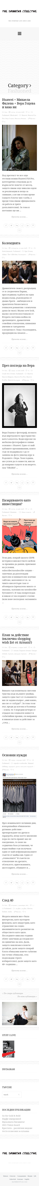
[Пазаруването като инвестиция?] (19, 536)
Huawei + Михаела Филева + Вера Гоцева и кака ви (18, 103)
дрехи (18, 766)
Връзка (32, 118)
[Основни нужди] (19, 795)
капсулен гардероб (26, 766)
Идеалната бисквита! (13, 1122)
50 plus (23, 908)
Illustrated (13, 115)
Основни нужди (14, 755)
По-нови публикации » (27, 996)
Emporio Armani (25, 651)
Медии (30, 1176)
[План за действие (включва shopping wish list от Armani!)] (19, 673)
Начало (5, 1176)
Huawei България (14, 380)
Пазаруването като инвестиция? (16, 502)
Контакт (20, 1179)
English (27, 1179)
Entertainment (7, 251)
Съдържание (21, 1176)
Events (12, 374)
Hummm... (14, 512)
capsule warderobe (20, 763)
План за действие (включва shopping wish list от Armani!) (17, 638)
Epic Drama (29, 251)
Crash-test (6, 374)
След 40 (7, 900)
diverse (29, 908)
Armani (16, 651)
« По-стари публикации (12, 993)
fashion (4, 912)
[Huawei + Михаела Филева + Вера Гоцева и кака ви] (19, 148)
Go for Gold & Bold (11, 1115)
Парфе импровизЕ (11, 1118)
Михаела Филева (20, 118)
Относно (12, 1176)
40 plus (18, 908)
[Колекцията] (19, 272)
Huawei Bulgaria (8, 377)
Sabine (4, 254)
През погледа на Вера (18, 365)
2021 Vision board (11, 1125)
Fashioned (5, 115)
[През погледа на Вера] (19, 405)
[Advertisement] (19, 60)
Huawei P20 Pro (20, 377)
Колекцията (11, 243)
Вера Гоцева (9, 118)
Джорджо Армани (20, 654)
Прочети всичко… (19, 217)
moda (10, 912)
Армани (10, 654)
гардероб (12, 766)
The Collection (12, 254)
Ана (5, 112)
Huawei (24, 115)
